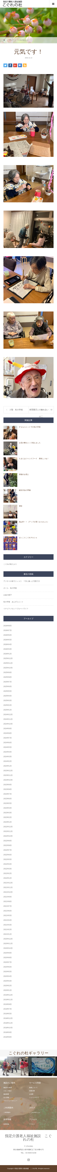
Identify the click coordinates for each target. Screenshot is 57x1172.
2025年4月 (7, 696)
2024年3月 (7, 757)
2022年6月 (7, 855)
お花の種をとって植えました (30, 443)
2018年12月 (8, 1018)
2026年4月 (7, 644)
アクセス (32, 1124)
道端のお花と (24, 474)
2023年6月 (7, 799)
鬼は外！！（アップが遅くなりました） (34, 522)
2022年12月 (8, 827)
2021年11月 (8, 887)
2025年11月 (8, 663)
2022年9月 (7, 841)
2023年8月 (7, 789)
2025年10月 (8, 668)
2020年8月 (7, 958)
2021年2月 (7, 929)
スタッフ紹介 (7, 1091)
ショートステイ (34, 1097)
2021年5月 (7, 915)
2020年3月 (7, 981)
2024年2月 (7, 761)
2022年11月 (8, 831)
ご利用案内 (6, 1112)
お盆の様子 (7, 595)
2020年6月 (7, 967)
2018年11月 (8, 1023)
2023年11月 (8, 775)
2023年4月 (7, 808)
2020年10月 (8, 948)
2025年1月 (7, 710)
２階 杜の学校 (16, 410)
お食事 (31, 1094)
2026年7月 (7, 630)
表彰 (20, 506)
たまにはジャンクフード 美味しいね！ (34, 459)
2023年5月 (7, 803)
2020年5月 (7, 972)
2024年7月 (7, 738)
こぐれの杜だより (10, 564)
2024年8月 (7, 733)
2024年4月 (7, 752)
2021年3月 (7, 925)
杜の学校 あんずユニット (13, 602)
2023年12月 (8, 771)
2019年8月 (7, 1004)
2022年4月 (7, 864)
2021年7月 (7, 906)
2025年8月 (7, 677)
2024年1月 (7, 766)
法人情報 (6, 1097)
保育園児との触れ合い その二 (41, 411)
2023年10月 (8, 780)
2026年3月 (7, 649)
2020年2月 (7, 986)
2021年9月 (7, 897)
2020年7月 (7, 962)
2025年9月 (7, 672)
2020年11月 (8, 944)
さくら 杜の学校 (10, 588)
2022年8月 (7, 845)
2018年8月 (7, 1037)
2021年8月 (7, 901)
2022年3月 (7, 869)
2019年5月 (7, 1014)
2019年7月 (7, 1009)
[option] (14, 1066)
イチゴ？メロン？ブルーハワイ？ (15, 609)
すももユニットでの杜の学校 (30, 427)
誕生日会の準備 (25, 490)
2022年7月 (7, 850)
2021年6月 (7, 911)
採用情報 (6, 1124)
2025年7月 (7, 682)
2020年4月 (7, 976)
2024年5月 (7, 747)
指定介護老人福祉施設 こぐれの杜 (28, 1137)
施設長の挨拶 (7, 1087)
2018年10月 (8, 1028)
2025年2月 (7, 705)
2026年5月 (7, 640)
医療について (33, 1087)
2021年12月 (8, 883)
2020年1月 (7, 990)
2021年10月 (8, 892)
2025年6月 (7, 686)
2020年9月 (7, 953)
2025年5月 (7, 691)
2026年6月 (7, 635)
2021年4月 (7, 920)
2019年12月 (8, 995)
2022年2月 (7, 873)
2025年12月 (8, 658)
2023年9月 (7, 785)
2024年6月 (7, 743)
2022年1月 (7, 878)
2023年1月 (7, 822)
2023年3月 (7, 813)
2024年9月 (7, 729)
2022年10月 (8, 836)
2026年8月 (7, 626)
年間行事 (32, 1091)
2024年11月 (8, 719)
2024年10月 (8, 724)
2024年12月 (8, 714)
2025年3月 (7, 700)
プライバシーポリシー (10, 1100)
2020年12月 (8, 939)
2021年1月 (7, 934)
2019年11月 (8, 1000)
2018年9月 (7, 1032)
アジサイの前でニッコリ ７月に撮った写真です (21, 581)
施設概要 (6, 1094)
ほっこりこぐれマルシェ (28, 538)
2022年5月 (7, 859)
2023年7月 (7, 794)
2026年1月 (7, 654)
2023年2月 (7, 817)
